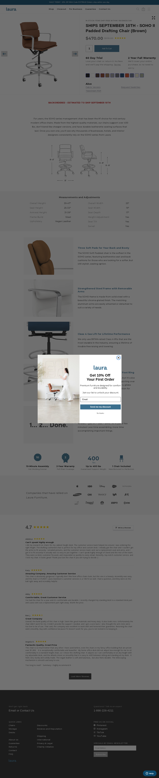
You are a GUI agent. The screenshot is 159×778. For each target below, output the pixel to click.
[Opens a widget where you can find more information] (150, 774)
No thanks (100, 413)
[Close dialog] (118, 358)
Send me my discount (100, 407)
